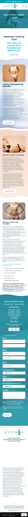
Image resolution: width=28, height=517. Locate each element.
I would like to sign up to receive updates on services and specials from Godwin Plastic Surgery (13, 402)
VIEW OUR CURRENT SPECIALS (14, 1)
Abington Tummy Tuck (8, 468)
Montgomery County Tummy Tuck (11, 485)
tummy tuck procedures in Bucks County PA (13, 117)
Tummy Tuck (18, 22)
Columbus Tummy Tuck (15, 471)
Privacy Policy (16, 510)
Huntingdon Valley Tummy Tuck (13, 478)
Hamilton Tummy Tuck (8, 477)
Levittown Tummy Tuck (8, 483)
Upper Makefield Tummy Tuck (10, 493)
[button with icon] (10, 329)
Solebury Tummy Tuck (10, 490)
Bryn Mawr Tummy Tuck (11, 469)
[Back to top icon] (14, 503)
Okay (24, 514)
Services (15, 20)
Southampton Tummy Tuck (16, 491)
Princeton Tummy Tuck (8, 488)
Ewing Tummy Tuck (10, 474)
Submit (7, 415)
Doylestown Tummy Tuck (9, 472)
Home (9, 20)
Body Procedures (8, 22)
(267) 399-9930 (8, 289)
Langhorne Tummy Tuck (15, 481)
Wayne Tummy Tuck (14, 494)
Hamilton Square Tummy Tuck (16, 475)
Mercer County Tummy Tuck (12, 484)
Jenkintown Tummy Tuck (9, 480)
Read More (12, 515)
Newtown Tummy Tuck (15, 487)
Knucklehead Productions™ (11, 509)
